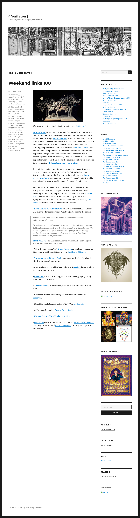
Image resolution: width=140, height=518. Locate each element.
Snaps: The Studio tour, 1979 (112, 105)
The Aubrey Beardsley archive (113, 150)
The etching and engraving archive (115, 155)
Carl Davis (18, 114)
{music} (21, 99)
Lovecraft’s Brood (109, 112)
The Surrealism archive (111, 178)
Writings (106, 183)
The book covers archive (111, 153)
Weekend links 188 (29, 83)
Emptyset (37, 298)
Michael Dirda (13, 139)
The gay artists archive (111, 160)
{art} (20, 95)
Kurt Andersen (39, 132)
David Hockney (60, 138)
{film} (10, 99)
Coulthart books (108, 141)
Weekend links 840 (109, 114)
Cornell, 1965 (107, 116)
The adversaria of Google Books (48, 258)
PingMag (19, 141)
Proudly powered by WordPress (31, 508)
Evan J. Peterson (65, 249)
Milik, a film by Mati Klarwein (113, 89)
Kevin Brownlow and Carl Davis (48, 209)
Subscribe (116, 412)
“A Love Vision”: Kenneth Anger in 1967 (116, 98)
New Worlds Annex (109, 144)
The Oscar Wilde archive (111, 169)
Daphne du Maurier (15, 116)
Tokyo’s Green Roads (63, 310)
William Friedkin (14, 150)
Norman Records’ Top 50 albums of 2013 (51, 316)
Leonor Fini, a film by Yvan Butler (114, 109)
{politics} (19, 101)
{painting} (11, 101)
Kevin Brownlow (19, 127)
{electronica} (19, 97)
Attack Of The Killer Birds (84, 322)
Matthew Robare (40, 241)
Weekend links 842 (109, 100)
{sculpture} (12, 104)
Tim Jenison (20, 148)
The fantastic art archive (111, 157)
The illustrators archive (111, 162)
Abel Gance (12, 107)
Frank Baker (20, 123)
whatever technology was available (63, 163)
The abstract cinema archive (113, 146)
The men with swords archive (113, 166)
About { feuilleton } (109, 139)
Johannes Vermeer (15, 125)
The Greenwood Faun (110, 96)
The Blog (41, 286)
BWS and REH (108, 103)
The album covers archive (112, 148)
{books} (11, 97)
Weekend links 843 (109, 93)
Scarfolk (77, 267)
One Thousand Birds (63, 325)
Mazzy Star (39, 276)
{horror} (15, 99)
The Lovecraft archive (110, 164)
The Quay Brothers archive (112, 173)
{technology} (21, 104)
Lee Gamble (79, 304)
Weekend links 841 (109, 107)
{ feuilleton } (18, 16)
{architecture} (13, 95)
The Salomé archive (110, 176)
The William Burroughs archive (114, 180)
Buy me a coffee (106, 461)
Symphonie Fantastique (111, 91)
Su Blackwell (81, 126)
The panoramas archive (111, 171)
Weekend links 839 (109, 123)
